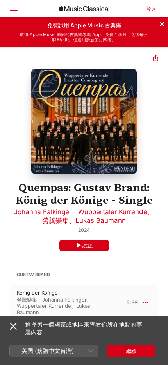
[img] (84, 8)
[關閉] (162, 23)
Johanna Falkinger (42, 212)
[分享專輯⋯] (155, 59)
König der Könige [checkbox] (37, 292)
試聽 (87, 245)
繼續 (131, 351)
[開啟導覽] (13, 8)
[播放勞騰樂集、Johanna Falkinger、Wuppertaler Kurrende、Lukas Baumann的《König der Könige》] (5, 302)
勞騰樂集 (55, 220)
